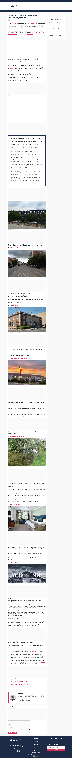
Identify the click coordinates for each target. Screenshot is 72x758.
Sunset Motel (14, 305)
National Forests (49, 11)
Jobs (36, 745)
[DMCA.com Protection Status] (36, 756)
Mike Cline (12, 229)
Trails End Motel (15, 504)
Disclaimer (36, 747)
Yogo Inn (11, 583)
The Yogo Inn (14, 562)
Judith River (19, 178)
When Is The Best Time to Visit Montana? (20, 684)
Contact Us (36, 742)
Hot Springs (7, 11)
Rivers (60, 11)
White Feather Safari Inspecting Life (16, 332)
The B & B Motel (14, 248)
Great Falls (22, 67)
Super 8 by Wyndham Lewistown (15, 385)
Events (28, 1)
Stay (9, 1)
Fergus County (34, 23)
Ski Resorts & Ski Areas (25, 11)
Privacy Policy (36, 749)
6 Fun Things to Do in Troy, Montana (56, 22)
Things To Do (21, 1)
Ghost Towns (41, 11)
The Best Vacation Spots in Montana (19, 683)
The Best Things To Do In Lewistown (19, 681)
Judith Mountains (24, 28)
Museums (66, 11)
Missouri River (30, 34)
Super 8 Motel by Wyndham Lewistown (22, 358)
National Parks (14, 11)
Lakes (56, 11)
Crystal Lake (32, 178)
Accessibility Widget (36, 752)
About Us (36, 741)
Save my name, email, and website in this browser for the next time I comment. (24, 729)
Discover (14, 1)
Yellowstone (18, 547)
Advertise (36, 744)
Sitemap (36, 750)
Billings (12, 68)
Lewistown (15, 23)
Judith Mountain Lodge (17, 436)
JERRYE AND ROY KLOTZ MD (15, 120)
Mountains (33, 11)
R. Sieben (11, 278)
